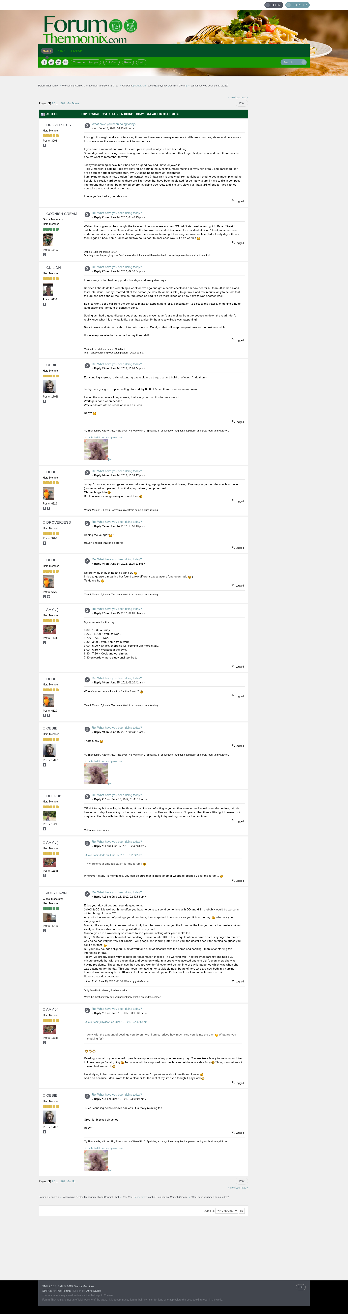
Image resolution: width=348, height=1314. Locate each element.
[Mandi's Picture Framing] (48, 509)
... (57, 103)
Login (275, 5)
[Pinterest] (65, 62)
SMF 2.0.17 (49, 1286)
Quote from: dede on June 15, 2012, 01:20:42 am (113, 855)
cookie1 (152, 85)
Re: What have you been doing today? (117, 213)
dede (51, 472)
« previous (234, 97)
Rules (128, 62)
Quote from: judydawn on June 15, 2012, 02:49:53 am (116, 1021)
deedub (53, 796)
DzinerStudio (93, 1290)
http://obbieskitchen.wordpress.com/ (103, 437)
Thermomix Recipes (86, 62)
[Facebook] (44, 62)
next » (244, 97)
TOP (300, 1287)
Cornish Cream (177, 85)
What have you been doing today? (114, 124)
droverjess (58, 125)
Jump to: (209, 1210)
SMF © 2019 (65, 1286)
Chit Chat (111, 62)
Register (299, 5)
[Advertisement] (279, 153)
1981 (62, 103)
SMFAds (47, 1290)
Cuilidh (53, 268)
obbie (51, 365)
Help (141, 62)
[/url (110, 459)
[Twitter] (51, 62)
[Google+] (58, 62)
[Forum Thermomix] (174, 27)
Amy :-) (52, 610)
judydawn (162, 85)
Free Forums (63, 1290)
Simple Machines (84, 1286)
